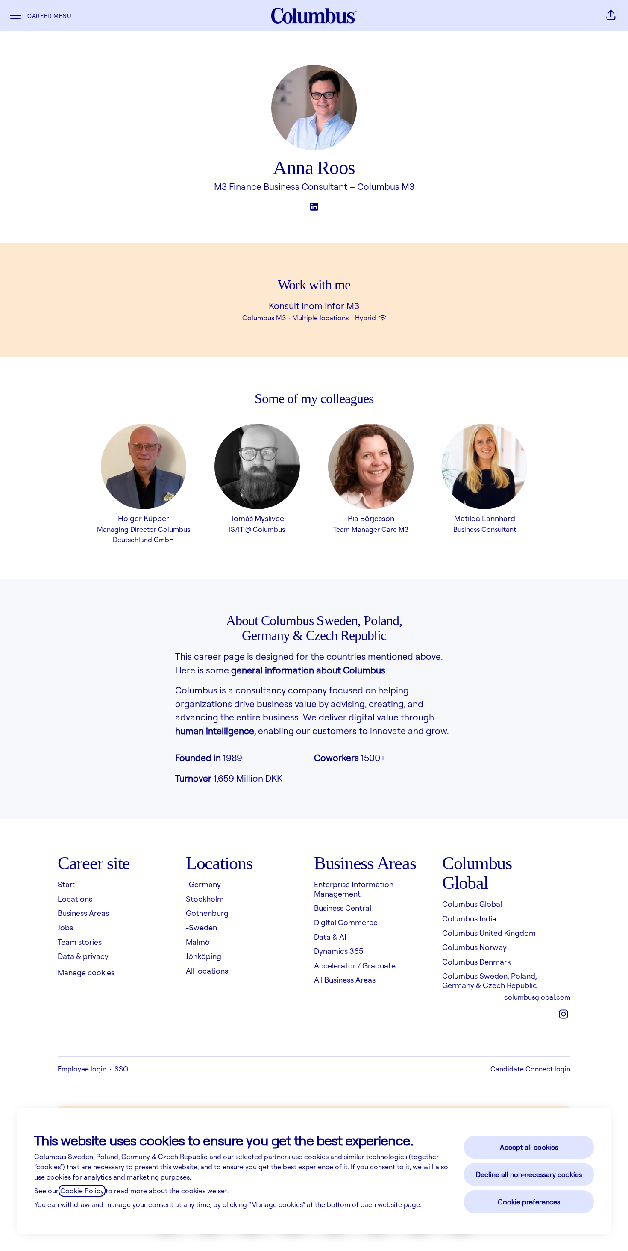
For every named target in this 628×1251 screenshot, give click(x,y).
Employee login (82, 1069)
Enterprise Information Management (353, 888)
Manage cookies (86, 972)
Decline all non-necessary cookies (529, 1174)
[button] (611, 15)
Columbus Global (472, 904)
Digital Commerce (346, 922)
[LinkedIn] (314, 207)
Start (66, 884)
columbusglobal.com (537, 997)
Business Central (342, 907)
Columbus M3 (385, 186)
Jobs (65, 927)
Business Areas (83, 913)
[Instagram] (563, 1014)
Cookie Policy (82, 1190)
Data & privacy (83, 956)
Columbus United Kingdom (489, 933)
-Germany (203, 884)
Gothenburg (207, 913)
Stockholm (205, 898)
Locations (75, 898)
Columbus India (469, 918)
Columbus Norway (474, 947)
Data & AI (330, 936)
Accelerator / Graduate (355, 965)
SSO (121, 1069)
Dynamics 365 (338, 951)
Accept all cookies (529, 1147)
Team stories (80, 942)
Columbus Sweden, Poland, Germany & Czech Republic (489, 980)
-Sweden (201, 927)
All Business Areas (345, 979)
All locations (207, 970)
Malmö (198, 942)
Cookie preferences (529, 1202)
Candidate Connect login (530, 1069)
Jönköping (203, 956)
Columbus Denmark (476, 961)
